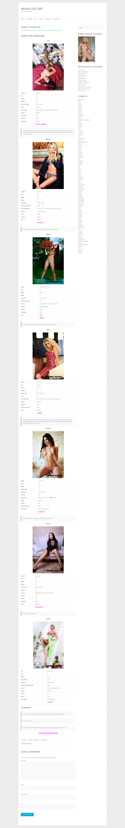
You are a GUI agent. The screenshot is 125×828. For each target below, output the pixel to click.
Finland (80, 149)
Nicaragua (80, 203)
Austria (79, 111)
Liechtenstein (81, 185)
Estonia (80, 147)
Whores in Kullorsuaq (83, 72)
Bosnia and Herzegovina (84, 120)
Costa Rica (80, 133)
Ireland (79, 169)
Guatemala (80, 157)
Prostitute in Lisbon (82, 83)
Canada (80, 127)
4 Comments (44, 740)
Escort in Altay (81, 90)
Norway (80, 207)
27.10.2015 (30, 740)
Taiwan (80, 236)
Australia (80, 109)
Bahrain (80, 113)
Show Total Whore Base (48, 733)
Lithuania (80, 186)
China (79, 130)
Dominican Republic (83, 142)
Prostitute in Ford (82, 78)
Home (22, 19)
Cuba (79, 137)
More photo (39, 607)
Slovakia (80, 222)
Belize (79, 118)
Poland (79, 214)
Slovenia (80, 224)
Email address (24, 794)
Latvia (79, 181)
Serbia (79, 219)
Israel (79, 171)
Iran (79, 166)
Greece (79, 154)
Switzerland (81, 234)
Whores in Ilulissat (38, 30)
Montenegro (81, 198)
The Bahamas (81, 239)
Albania (80, 104)
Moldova (80, 193)
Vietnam (80, 251)
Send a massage (41, 124)
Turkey (79, 243)
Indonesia (80, 164)
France (79, 150)
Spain (79, 229)
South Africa (81, 225)
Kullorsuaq (56, 19)
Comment (23, 760)
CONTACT (40, 223)
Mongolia (80, 196)
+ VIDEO (39, 413)
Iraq (79, 167)
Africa (79, 101)
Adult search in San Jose (84, 89)
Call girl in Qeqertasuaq (48, 30)
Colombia (80, 132)
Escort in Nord (81, 85)
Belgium (80, 116)
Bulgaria (80, 123)
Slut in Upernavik (82, 73)
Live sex (41, 19)
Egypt (79, 144)
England (80, 145)
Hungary (80, 162)
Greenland (48, 19)
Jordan (79, 176)
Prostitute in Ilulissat (26, 743)
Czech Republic (81, 138)
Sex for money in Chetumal (84, 87)
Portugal (80, 215)
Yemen (79, 253)
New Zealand (81, 202)
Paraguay (80, 212)
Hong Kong (80, 161)
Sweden (80, 232)
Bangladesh (81, 115)
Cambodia (80, 125)
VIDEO (42, 318)
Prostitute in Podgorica (83, 82)
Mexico (80, 191)
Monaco (80, 195)
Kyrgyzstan (80, 179)
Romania (80, 217)
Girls (35, 19)
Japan (79, 174)
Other (79, 208)
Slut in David (81, 77)
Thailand (80, 237)
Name (22, 785)
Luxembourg (81, 188)
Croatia (80, 135)
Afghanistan (81, 99)
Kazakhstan (81, 178)
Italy (79, 173)
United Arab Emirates (83, 244)
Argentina (80, 108)
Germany (80, 152)
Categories (29, 19)
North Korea (81, 205)
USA (79, 248)
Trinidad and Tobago (83, 241)
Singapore (80, 220)
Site (22, 804)
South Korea (81, 227)
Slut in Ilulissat (81, 70)
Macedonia (80, 190)
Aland (79, 103)
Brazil (79, 121)
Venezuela (80, 249)
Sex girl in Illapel (82, 80)
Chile (79, 128)
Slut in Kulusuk (57, 30)
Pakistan (80, 210)
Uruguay (80, 246)
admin (24, 740)
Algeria (79, 106)
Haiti (79, 159)
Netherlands (81, 200)
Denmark (80, 140)
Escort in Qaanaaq (82, 75)
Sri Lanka (80, 231)
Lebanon (80, 183)
